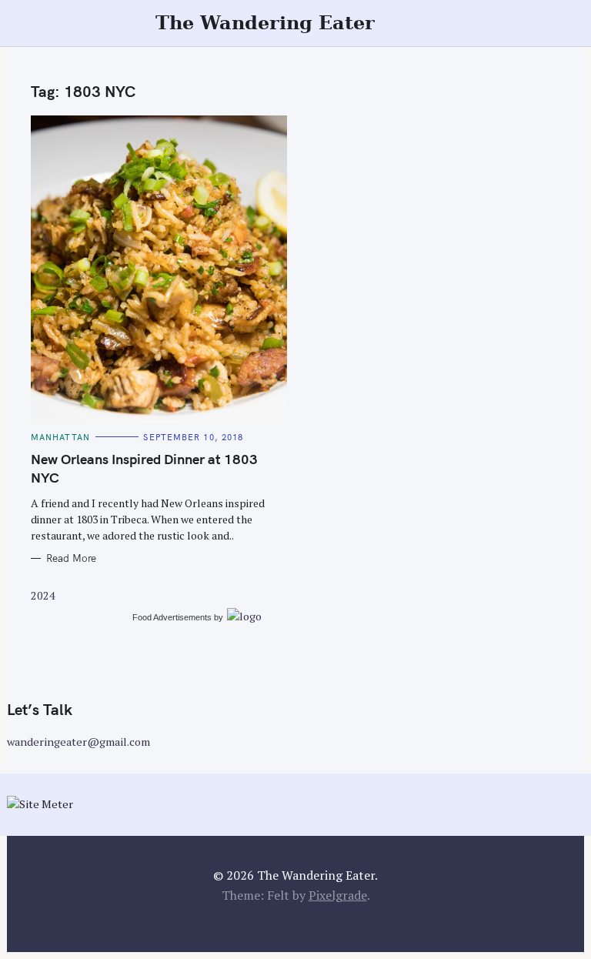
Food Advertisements (172, 617)
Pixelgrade (338, 895)
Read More (71, 558)
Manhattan (60, 437)
